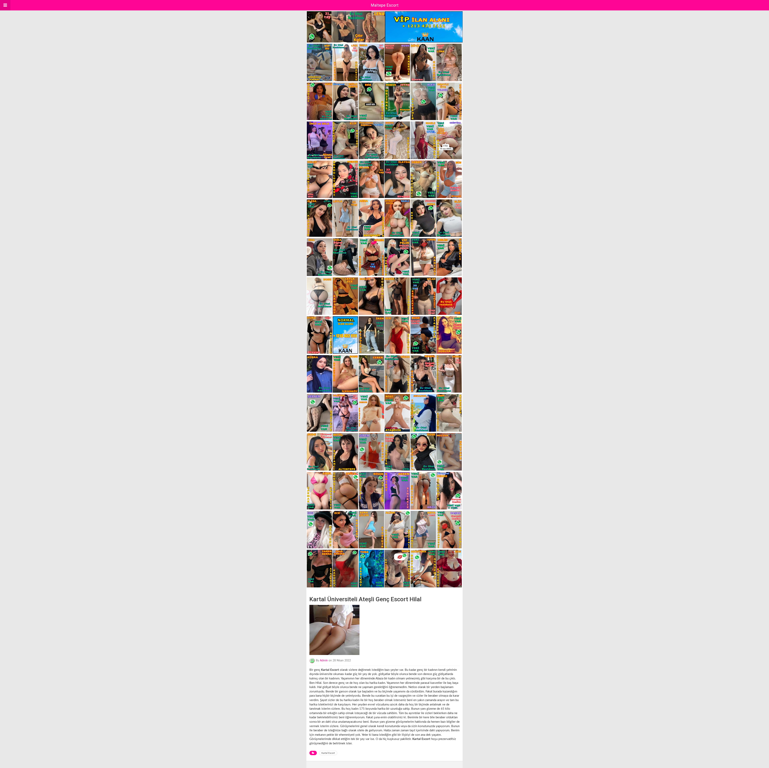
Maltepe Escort (385, 5)
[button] (5, 5)
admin (324, 660)
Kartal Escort (328, 753)
